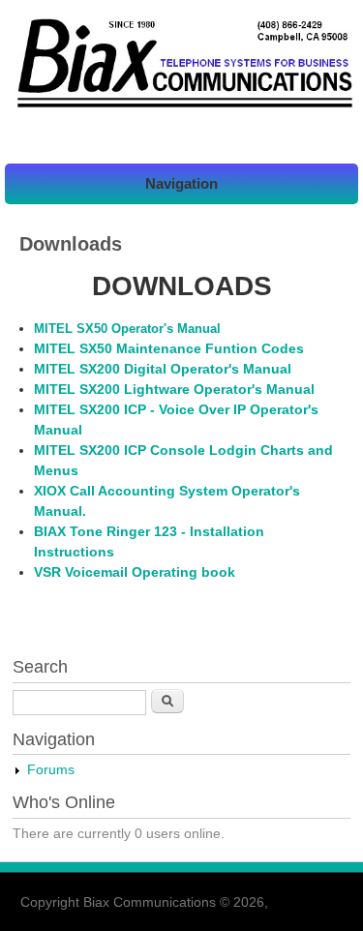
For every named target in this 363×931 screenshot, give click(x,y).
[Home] (181, 108)
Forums (51, 769)
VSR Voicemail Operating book (134, 572)
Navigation (181, 183)
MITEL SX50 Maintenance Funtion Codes (169, 348)
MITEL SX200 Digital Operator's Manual (162, 368)
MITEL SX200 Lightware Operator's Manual (174, 389)
